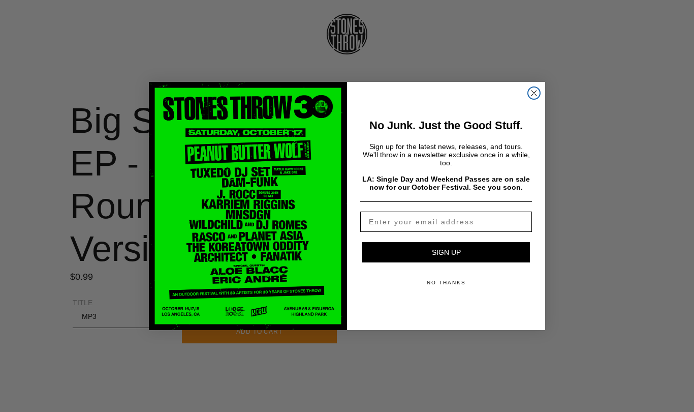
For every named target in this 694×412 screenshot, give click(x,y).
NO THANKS (446, 282)
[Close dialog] (534, 93)
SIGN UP (446, 252)
